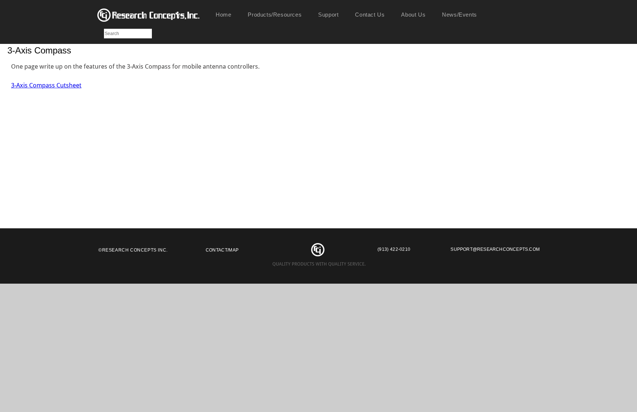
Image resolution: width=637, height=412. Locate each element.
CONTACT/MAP (222, 250)
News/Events (459, 14)
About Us (413, 14)
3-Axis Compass (39, 50)
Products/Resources (275, 14)
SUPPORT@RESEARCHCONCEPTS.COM (495, 249)
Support (328, 14)
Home (223, 14)
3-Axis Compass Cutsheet (46, 85)
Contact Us (369, 14)
